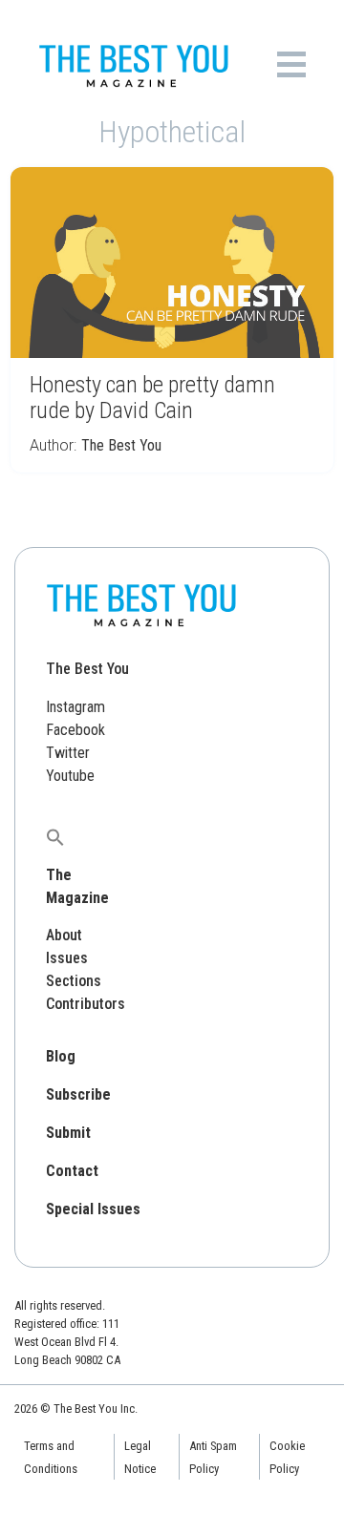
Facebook (75, 730)
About (64, 935)
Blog (60, 1056)
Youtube (70, 776)
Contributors (85, 1004)
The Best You (121, 445)
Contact (72, 1171)
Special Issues (93, 1209)
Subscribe (78, 1094)
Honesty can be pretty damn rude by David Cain (152, 397)
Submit (68, 1133)
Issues (67, 958)
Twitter (68, 753)
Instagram (75, 707)
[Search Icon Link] (55, 837)
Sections (73, 981)
